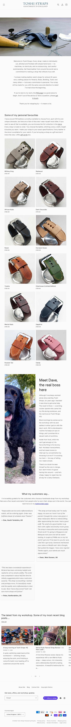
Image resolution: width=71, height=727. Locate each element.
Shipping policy (62, 720)
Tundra (7, 286)
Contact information (52, 722)
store (60, 124)
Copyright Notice (46, 687)
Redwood (39, 171)
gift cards (24, 135)
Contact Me (35, 687)
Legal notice (63, 722)
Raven (7, 248)
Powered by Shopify (30, 720)
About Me (22, 687)
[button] (4, 5)
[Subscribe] (36, 698)
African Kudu (9, 209)
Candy (38, 363)
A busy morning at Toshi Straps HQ (15, 648)
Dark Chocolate (41, 209)
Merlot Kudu (9, 324)
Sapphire (39, 324)
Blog (28, 687)
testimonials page (41, 504)
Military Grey (9, 171)
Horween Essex (41, 248)
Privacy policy (41, 720)
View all (3, 621)
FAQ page (39, 93)
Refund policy (41, 722)
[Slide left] (31, 676)
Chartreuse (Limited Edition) (46, 286)
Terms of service (51, 720)
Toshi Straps (20, 720)
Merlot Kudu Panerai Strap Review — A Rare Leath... (50, 648)
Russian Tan (9, 363)
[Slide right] (40, 676)
